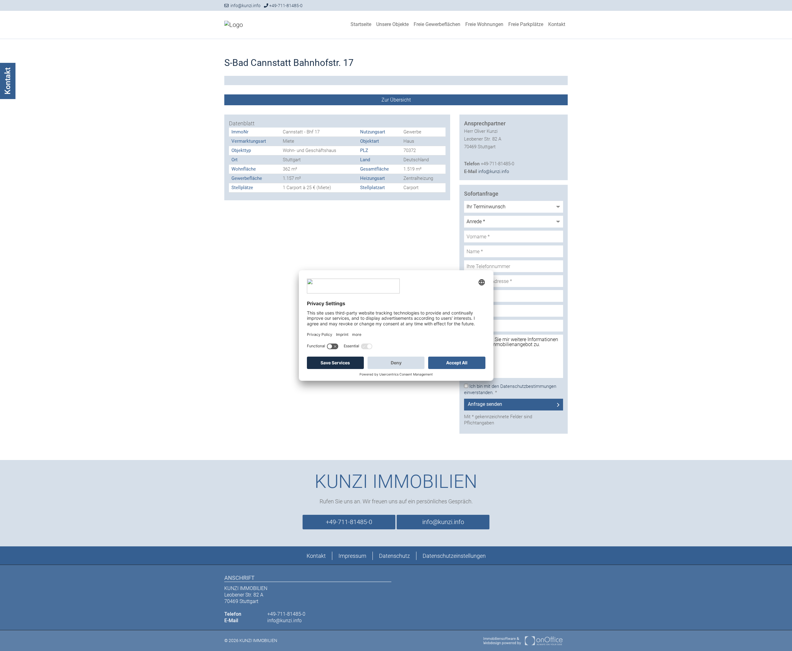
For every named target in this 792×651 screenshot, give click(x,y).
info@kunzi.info (244, 5)
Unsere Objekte (392, 24)
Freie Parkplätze (525, 24)
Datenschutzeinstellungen (454, 556)
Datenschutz (394, 556)
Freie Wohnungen (484, 24)
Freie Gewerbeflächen (437, 24)
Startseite (361, 24)
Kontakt (556, 24)
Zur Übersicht (396, 100)
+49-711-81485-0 (285, 5)
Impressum (352, 556)
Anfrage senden (485, 404)
